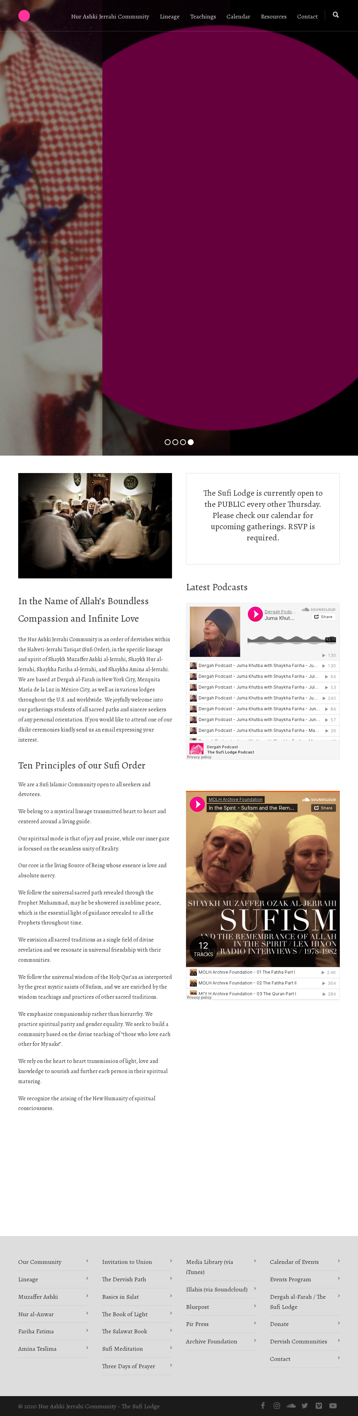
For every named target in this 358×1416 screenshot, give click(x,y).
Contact (307, 16)
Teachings (203, 16)
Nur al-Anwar (36, 1314)
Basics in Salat (120, 1297)
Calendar (238, 16)
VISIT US (179, 271)
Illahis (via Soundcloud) (217, 1289)
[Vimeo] (319, 1406)
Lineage (170, 16)
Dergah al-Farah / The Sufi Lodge (298, 1302)
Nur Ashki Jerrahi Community (110, 16)
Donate (279, 1324)
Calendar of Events (294, 1262)
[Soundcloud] (291, 1406)
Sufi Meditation (122, 1348)
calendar (286, 515)
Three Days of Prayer (128, 1366)
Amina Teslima (37, 1348)
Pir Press (197, 1324)
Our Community (40, 1262)
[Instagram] (277, 1406)
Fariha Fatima (36, 1331)
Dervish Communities (298, 1341)
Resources (274, 16)
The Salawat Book (124, 1331)
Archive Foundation (211, 1341)
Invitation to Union (127, 1262)
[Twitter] (305, 1406)
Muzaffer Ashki (38, 1297)
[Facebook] (263, 1406)
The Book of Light (125, 1314)
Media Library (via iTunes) (209, 1267)
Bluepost (197, 1307)
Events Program (290, 1279)
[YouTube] (333, 1406)
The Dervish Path (124, 1279)
